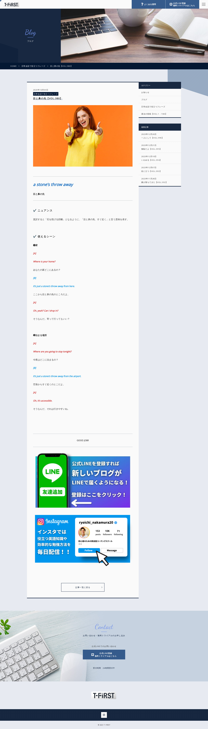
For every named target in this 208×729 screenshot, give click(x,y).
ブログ (144, 99)
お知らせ (145, 92)
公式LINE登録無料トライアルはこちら (184, 4)
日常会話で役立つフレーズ (46, 94)
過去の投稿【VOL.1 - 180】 (154, 114)
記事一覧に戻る (82, 587)
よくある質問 (150, 4)
